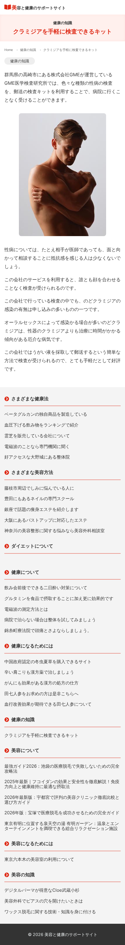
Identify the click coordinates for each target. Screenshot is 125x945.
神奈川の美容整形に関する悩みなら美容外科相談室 (54, 530)
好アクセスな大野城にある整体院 (37, 457)
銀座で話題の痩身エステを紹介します (41, 509)
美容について (25, 750)
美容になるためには (32, 843)
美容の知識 (23, 874)
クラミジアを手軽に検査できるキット (41, 735)
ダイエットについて (32, 546)
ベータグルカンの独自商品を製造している (45, 414)
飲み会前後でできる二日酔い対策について (45, 587)
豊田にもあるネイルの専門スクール (39, 498)
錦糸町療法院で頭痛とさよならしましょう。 (48, 630)
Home (8, 50)
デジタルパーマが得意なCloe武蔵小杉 (41, 890)
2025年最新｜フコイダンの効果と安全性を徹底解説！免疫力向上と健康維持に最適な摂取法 (61, 784)
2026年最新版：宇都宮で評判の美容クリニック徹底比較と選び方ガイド (61, 800)
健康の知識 (28, 50)
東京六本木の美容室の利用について (39, 859)
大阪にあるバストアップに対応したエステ (45, 520)
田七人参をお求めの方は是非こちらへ (41, 693)
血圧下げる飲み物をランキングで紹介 (41, 425)
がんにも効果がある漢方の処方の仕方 (41, 683)
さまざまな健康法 (30, 398)
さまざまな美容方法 (32, 472)
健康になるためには (32, 646)
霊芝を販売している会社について (37, 435)
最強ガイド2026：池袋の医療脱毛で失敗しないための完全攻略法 (61, 769)
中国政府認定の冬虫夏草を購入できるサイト (48, 661)
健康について (25, 572)
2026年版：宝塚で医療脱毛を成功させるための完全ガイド (61, 812)
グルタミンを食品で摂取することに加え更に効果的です (58, 598)
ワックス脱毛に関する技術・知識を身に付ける (50, 911)
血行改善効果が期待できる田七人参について (48, 704)
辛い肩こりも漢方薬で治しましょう (39, 672)
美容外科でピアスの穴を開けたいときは (43, 901)
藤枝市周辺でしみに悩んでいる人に (39, 488)
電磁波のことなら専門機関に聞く (37, 446)
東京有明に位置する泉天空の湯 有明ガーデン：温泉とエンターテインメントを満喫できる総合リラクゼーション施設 (61, 826)
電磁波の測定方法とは (26, 609)
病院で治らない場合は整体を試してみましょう (50, 619)
